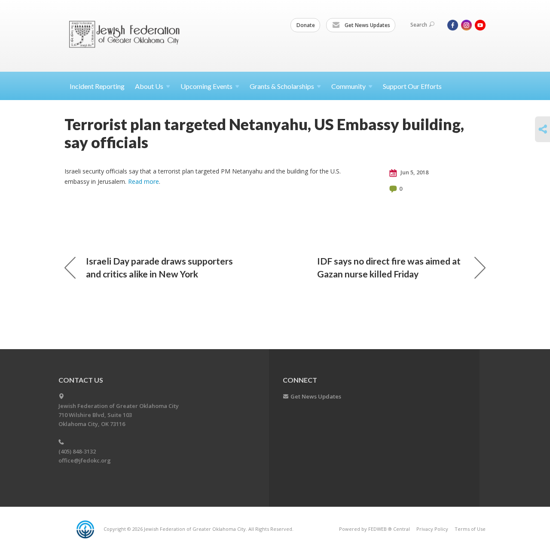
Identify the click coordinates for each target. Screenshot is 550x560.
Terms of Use (470, 529)
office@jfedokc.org (84, 460)
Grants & (282, 86)
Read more (143, 181)
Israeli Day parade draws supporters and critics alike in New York (159, 267)
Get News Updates (366, 25)
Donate (305, 25)
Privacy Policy (432, 529)
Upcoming (206, 86)
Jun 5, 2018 (413, 172)
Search (418, 24)
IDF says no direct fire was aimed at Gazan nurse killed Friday (389, 267)
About (149, 86)
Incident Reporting (97, 86)
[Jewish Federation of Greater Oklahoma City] (127, 35)
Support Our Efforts (412, 86)
